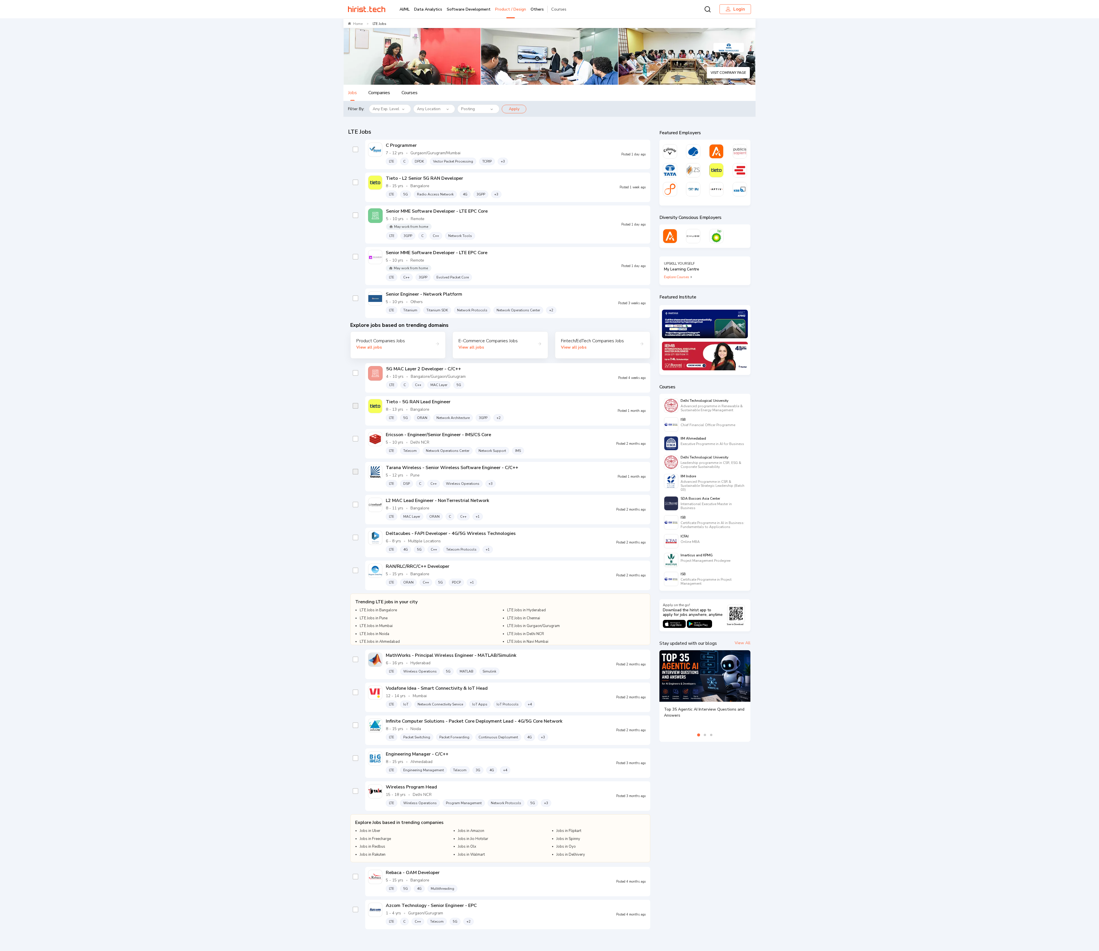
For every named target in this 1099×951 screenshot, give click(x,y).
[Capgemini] (693, 151)
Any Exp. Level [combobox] (386, 109)
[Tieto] (716, 170)
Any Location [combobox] (428, 109)
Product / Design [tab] (510, 9)
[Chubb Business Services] (693, 236)
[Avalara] (716, 151)
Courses (558, 9)
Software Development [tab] (469, 9)
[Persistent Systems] (670, 189)
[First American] (693, 189)
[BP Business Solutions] (716, 236)
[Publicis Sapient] (740, 151)
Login (739, 9)
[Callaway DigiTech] (670, 151)
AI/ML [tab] (405, 9)
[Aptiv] (716, 189)
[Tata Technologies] (670, 170)
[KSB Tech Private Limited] (740, 189)
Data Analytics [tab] (428, 9)
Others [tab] (537, 9)
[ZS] (693, 170)
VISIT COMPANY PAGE (728, 72)
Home (358, 23)
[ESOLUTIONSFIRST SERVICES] (740, 170)
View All (742, 643)
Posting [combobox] (468, 109)
